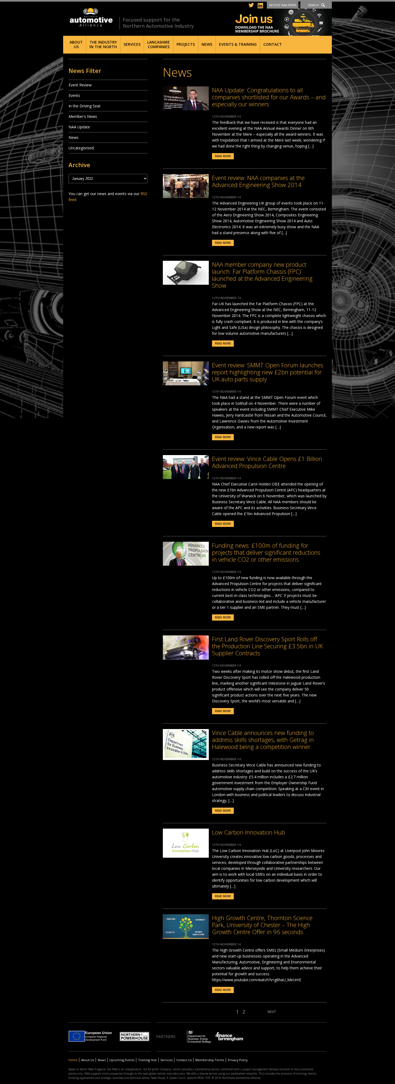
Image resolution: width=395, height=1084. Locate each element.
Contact (272, 44)
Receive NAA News (282, 5)
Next (272, 1011)
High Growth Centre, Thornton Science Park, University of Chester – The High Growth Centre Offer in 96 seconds (262, 925)
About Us (76, 44)
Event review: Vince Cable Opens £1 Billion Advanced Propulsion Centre (267, 462)
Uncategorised (81, 147)
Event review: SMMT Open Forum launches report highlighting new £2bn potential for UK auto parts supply (267, 372)
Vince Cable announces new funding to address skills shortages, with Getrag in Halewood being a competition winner (263, 739)
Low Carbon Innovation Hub (248, 832)
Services (132, 44)
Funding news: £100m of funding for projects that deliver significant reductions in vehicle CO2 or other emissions (266, 552)
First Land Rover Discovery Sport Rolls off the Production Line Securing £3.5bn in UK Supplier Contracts (267, 646)
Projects (186, 44)
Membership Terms (209, 1060)
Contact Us (184, 1060)
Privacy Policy (238, 1060)
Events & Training (238, 44)
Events (74, 95)
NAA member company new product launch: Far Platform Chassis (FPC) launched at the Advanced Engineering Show (262, 274)
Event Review (80, 84)
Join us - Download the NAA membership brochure (283, 19)
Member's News (83, 116)
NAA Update (79, 126)
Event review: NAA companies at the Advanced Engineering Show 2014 (258, 181)
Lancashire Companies (158, 44)
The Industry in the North (103, 44)
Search (313, 5)
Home (73, 1060)
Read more (223, 156)
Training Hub (147, 1060)
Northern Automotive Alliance (91, 17)
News (207, 44)
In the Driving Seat (84, 105)
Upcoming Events (121, 1060)
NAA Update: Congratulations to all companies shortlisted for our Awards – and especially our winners (269, 97)
